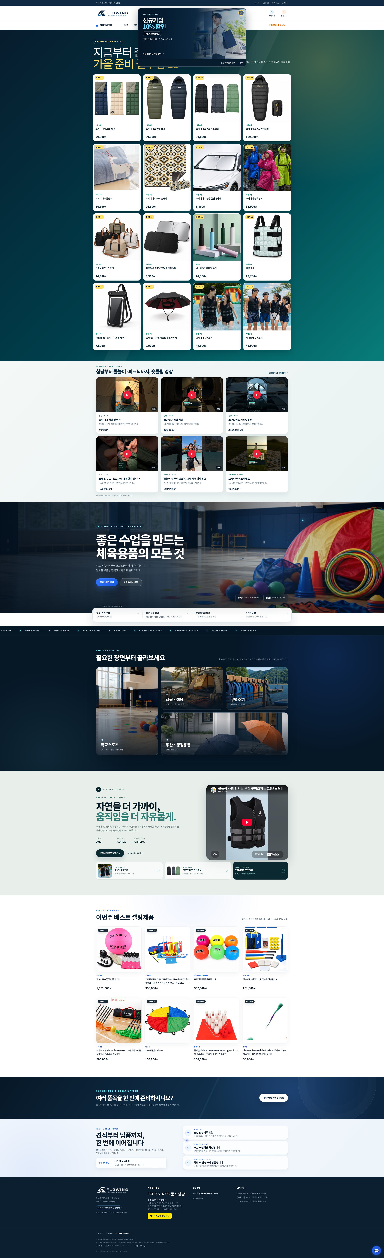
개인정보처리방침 (122, 1233)
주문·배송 (275, 3)
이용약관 (109, 1233)
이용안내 (99, 1233)
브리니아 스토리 (136, 853)
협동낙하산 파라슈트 (154, 1050)
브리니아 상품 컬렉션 (110, 853)
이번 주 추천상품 (131, 582)
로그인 (257, 3)
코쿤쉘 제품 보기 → (170, 430)
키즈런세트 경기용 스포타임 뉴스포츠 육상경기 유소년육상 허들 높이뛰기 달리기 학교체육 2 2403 (167, 981)
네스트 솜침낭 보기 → (106, 489)
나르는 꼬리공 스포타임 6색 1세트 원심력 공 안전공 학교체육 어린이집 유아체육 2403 (264, 1052)
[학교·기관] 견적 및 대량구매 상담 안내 (251, 1201)
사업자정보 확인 (140, 1246)
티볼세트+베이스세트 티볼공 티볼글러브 (260, 979)
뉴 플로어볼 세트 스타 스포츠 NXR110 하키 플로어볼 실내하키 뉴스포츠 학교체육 (118, 1052)
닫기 (241, 63)
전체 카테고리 (104, 25)
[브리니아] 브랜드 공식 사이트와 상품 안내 (252, 1197)
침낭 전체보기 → (104, 430)
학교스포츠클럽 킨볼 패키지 (108, 979)
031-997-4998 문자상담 (155, 617)
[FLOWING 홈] (112, 13)
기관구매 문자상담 (277, 25)
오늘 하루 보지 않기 (228, 63)
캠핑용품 (138, 25)
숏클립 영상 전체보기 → (278, 373)
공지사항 (242, 1187)
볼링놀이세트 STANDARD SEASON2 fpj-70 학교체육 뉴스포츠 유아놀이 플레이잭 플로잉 (216, 1052)
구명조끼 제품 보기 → (171, 489)
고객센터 (285, 3)
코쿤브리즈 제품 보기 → (236, 430)
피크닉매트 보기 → (235, 489)
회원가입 (266, 3)
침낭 (126, 25)
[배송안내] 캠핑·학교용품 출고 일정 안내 (252, 1193)
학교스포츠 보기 (107, 582)
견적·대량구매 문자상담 (273, 1097)
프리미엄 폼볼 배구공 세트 (205, 979)
